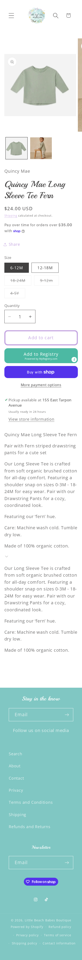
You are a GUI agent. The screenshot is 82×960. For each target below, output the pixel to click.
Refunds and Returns (30, 826)
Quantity (12, 305)
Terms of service (57, 935)
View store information (31, 419)
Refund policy (60, 927)
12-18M (45, 267)
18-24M (20, 281)
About (15, 765)
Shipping (10, 215)
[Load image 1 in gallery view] (16, 148)
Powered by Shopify (27, 927)
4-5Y (17, 294)
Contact (16, 778)
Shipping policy (24, 943)
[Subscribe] (67, 714)
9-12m (49, 281)
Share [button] (14, 244)
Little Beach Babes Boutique (48, 920)
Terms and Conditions (31, 802)
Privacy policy (27, 935)
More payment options (41, 385)
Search (15, 753)
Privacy (16, 790)
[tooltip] (74, 359)
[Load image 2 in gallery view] (41, 148)
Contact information (59, 943)
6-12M (16, 267)
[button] (11, 15)
